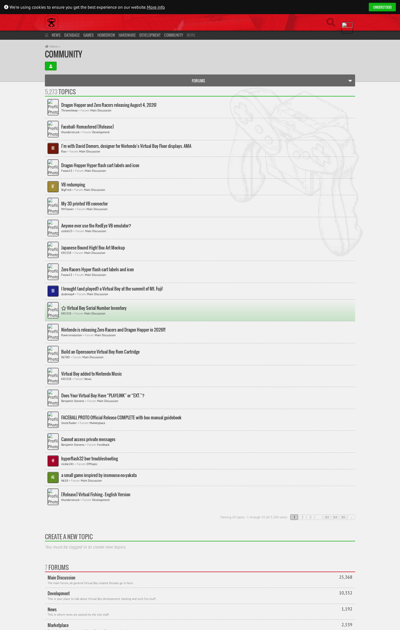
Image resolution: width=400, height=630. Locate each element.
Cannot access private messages (88, 439)
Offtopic (92, 464)
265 (343, 517)
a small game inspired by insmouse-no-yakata (99, 475)
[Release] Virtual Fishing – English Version (95, 494)
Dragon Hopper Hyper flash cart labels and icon (100, 165)
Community (173, 35)
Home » (54, 46)
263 (327, 517)
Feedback (103, 445)
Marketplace (97, 423)
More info (156, 7)
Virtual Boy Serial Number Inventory (96, 308)
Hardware (127, 35)
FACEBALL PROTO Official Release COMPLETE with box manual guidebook (121, 417)
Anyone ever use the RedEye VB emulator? (96, 226)
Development (150, 35)
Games (88, 35)
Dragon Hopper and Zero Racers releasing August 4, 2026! (108, 105)
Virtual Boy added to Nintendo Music (91, 374)
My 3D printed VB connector (84, 204)
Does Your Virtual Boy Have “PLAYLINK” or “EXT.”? (102, 395)
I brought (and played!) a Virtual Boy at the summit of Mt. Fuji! (112, 289)
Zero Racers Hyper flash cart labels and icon (97, 269)
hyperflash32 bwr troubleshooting (89, 458)
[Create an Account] (51, 66)
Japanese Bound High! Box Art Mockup (93, 248)
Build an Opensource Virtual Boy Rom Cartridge (100, 352)
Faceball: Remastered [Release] (87, 127)
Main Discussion (100, 110)
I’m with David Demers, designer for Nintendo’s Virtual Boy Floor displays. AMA (126, 146)
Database (72, 35)
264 (335, 517)
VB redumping (73, 185)
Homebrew (106, 35)
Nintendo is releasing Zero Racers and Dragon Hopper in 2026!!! (113, 330)
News (56, 35)
